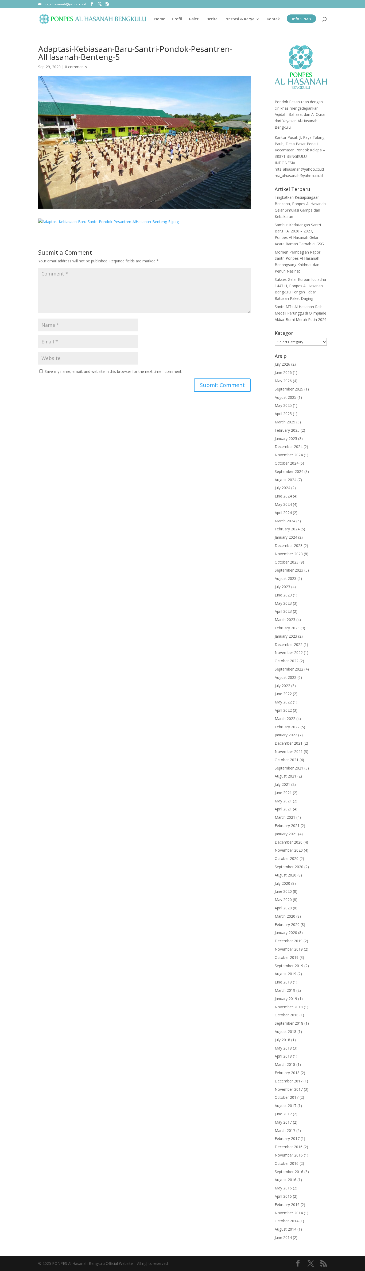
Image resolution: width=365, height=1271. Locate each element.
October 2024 (286, 463)
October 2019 (286, 957)
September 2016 (289, 1171)
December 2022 (288, 644)
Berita (212, 19)
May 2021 (283, 800)
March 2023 (285, 619)
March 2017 (285, 1130)
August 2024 (285, 479)
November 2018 (289, 1006)
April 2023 (283, 611)
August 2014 (285, 1229)
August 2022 (285, 677)
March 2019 (285, 990)
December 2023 (288, 545)
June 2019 (283, 982)
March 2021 (285, 817)
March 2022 (285, 718)
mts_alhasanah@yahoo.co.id (299, 169)
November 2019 (289, 949)
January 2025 (286, 438)
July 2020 (282, 883)
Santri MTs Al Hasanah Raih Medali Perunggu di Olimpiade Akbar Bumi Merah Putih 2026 (301, 313)
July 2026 (282, 364)
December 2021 (288, 743)
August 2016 (285, 1179)
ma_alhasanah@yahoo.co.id (299, 175)
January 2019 (286, 998)
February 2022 (287, 726)
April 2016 (283, 1196)
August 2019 (285, 973)
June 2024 (283, 496)
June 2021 (283, 792)
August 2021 (285, 776)
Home (159, 19)
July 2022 (282, 685)
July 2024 (282, 487)
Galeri (194, 19)
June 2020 (283, 891)
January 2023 (286, 636)
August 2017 (285, 1105)
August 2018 (285, 1031)
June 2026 (283, 372)
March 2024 (285, 520)
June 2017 (283, 1113)
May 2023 (283, 603)
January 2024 (286, 537)
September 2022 (289, 669)
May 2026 (283, 380)
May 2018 (283, 1048)
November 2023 (289, 553)
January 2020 (286, 932)
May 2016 (283, 1187)
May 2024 (283, 504)
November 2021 (289, 751)
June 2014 (283, 1237)
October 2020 (286, 858)
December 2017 (288, 1081)
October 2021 (286, 759)
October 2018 (286, 1014)
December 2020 (288, 842)
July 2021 (282, 784)
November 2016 (289, 1155)
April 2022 (283, 710)
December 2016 (288, 1146)
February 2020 (287, 924)
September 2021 (289, 768)
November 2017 (289, 1089)
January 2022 (286, 734)
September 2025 (289, 389)
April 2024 (283, 512)
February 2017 (287, 1138)
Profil (177, 19)
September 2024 (289, 471)
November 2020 (289, 850)
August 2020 (285, 875)
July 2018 (282, 1039)
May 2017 (283, 1122)
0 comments (76, 66)
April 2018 (283, 1056)
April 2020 (283, 907)
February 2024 (287, 528)
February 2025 (287, 430)
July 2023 (282, 586)
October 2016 (286, 1163)
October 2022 (286, 660)
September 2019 (289, 965)
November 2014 (289, 1212)
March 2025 (285, 421)
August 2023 (285, 578)
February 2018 (287, 1072)
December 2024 (288, 446)
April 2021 (283, 808)
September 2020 (289, 866)
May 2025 (283, 405)
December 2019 (288, 940)
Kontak (273, 19)
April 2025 (283, 413)
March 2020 (285, 916)
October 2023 (286, 562)
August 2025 (285, 397)
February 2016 (287, 1204)
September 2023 (289, 570)
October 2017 (286, 1097)
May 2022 (283, 702)
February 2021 (287, 825)
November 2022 (289, 652)
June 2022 (283, 693)
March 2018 (285, 1064)
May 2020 (283, 899)
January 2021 (286, 833)
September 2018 (289, 1023)
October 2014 (286, 1220)
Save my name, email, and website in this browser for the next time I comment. (113, 371)
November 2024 (289, 454)
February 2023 (287, 627)
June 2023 (283, 595)
